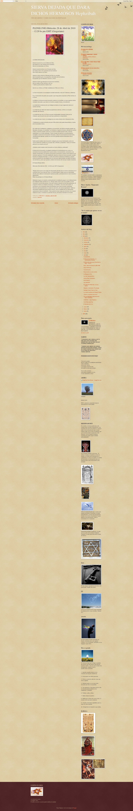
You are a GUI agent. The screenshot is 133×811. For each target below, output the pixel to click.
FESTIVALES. (87, 280)
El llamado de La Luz (88, 304)
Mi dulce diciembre (87, 73)
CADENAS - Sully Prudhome (90, 299)
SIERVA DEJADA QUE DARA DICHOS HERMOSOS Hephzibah (63, 10)
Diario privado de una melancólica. (91, 68)
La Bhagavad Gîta (88, 274)
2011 (84, 234)
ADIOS (84, 50)
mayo (85, 252)
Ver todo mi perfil (85, 332)
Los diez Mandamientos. (89, 276)
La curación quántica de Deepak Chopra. (93, 292)
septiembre (86, 244)
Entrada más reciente (37, 203)
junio (85, 250)
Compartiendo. (87, 256)
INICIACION (85, 69)
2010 (84, 236)
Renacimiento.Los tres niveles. (90, 272)
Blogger (74, 808)
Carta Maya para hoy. (88, 302)
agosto (85, 246)
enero (85, 311)
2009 (84, 313)
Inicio (56, 203)
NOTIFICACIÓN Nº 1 (87, 64)
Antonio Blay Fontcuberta (89, 278)
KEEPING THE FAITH (87, 74)
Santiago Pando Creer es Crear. (91, 290)
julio (85, 248)
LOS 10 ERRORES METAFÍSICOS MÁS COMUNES (91, 297)
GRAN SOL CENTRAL (88, 49)
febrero (85, 309)
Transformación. (87, 269)
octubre (86, 242)
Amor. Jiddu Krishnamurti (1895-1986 (92, 265)
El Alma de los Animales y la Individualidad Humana (90, 259)
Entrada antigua (73, 203)
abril (85, 255)
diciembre (86, 238)
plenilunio (40, 197)
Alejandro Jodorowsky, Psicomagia (91, 288)
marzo (85, 306)
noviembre (86, 240)
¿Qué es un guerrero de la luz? (90, 294)
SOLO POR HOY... (88, 267)
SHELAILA (92, 320)
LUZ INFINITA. (87, 282)
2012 (84, 232)
